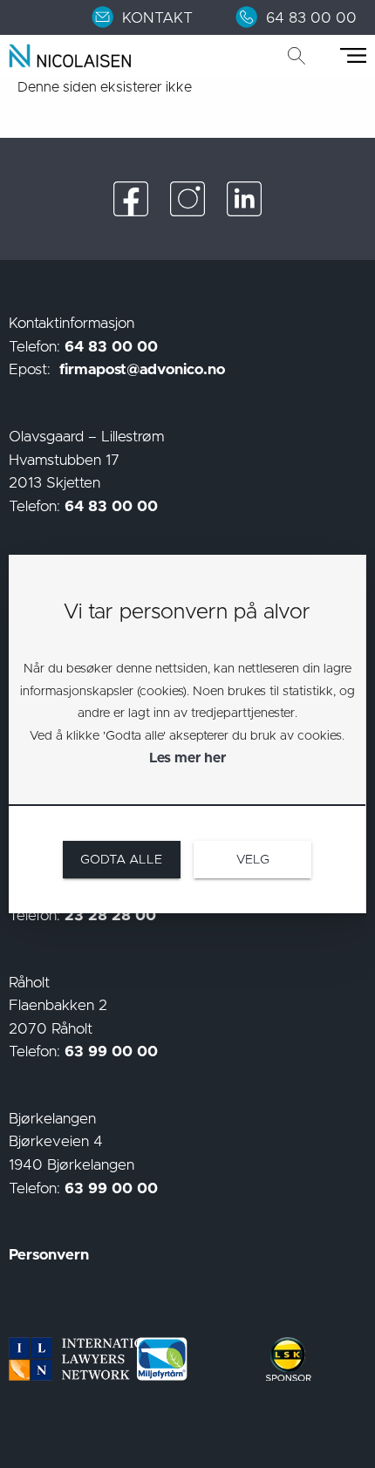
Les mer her (187, 758)
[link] (153, 17)
